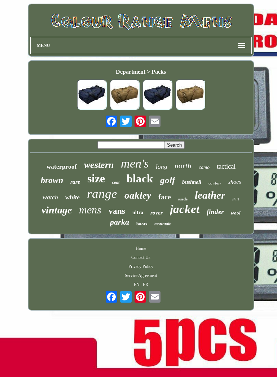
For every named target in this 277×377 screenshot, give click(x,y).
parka (119, 221)
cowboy (214, 183)
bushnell (191, 182)
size (96, 178)
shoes (234, 182)
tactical (226, 166)
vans (117, 211)
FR (145, 284)
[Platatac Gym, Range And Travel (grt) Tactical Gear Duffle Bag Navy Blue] (91, 95)
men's (135, 163)
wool (236, 213)
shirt (235, 199)
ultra (137, 212)
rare (75, 182)
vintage (56, 210)
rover (156, 213)
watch (50, 197)
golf (167, 180)
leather (210, 195)
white (72, 197)
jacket (184, 209)
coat (115, 182)
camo (204, 167)
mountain (163, 223)
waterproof (62, 166)
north (183, 165)
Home (141, 248)
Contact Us (140, 257)
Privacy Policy (140, 266)
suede (183, 199)
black (140, 178)
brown (52, 180)
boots (141, 223)
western (99, 165)
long (161, 166)
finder (215, 212)
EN (137, 284)
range (102, 194)
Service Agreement (141, 275)
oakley (137, 195)
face (164, 197)
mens (90, 210)
